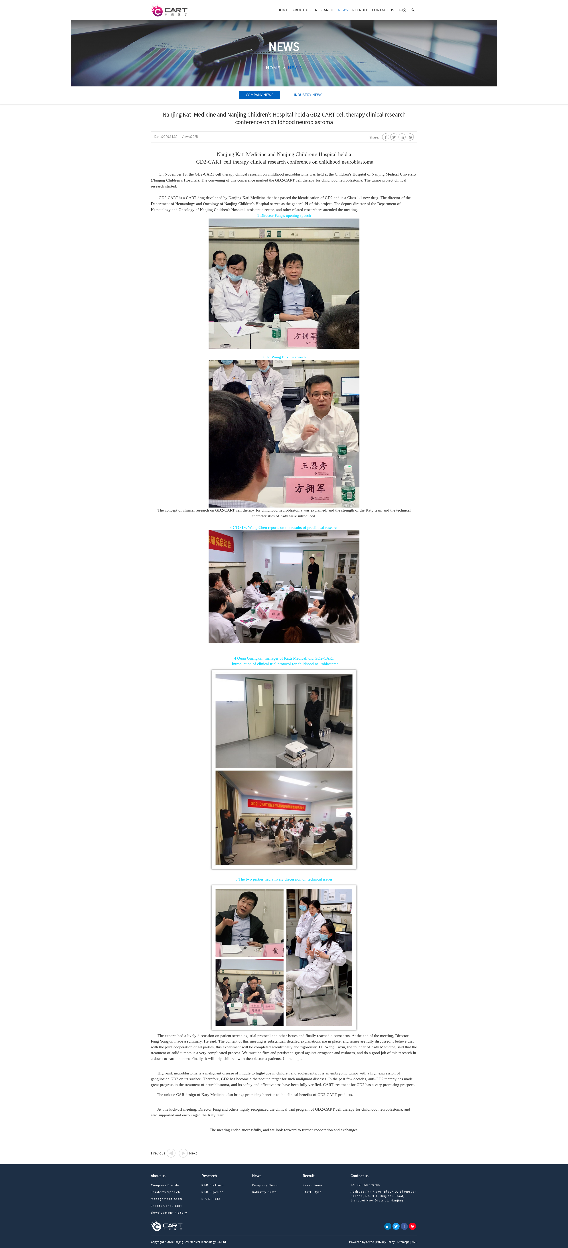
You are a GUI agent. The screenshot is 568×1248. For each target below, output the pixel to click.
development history (169, 1212)
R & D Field (211, 1198)
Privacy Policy (385, 1241)
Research (324, 10)
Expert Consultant (166, 1205)
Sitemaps (403, 1241)
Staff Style (312, 1192)
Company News (259, 95)
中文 (402, 10)
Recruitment (313, 1185)
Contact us (383, 10)
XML (414, 1241)
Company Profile (165, 1185)
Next (189, 1153)
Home (282, 10)
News (343, 10)
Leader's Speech (165, 1192)
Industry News (308, 95)
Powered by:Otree (361, 1241)
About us (301, 10)
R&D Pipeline (212, 1192)
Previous (162, 1153)
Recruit (360, 10)
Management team (166, 1198)
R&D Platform (213, 1185)
